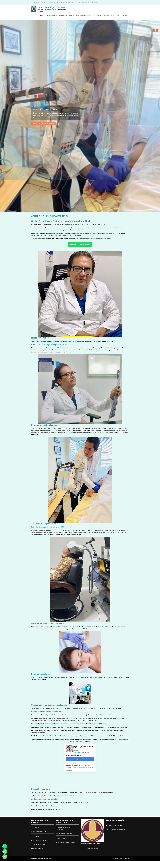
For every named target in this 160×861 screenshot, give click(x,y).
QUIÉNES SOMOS (50, 15)
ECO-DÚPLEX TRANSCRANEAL (114, 740)
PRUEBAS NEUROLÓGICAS (83, 15)
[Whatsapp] (4, 851)
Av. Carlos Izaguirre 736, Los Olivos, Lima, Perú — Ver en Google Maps (57, 710)
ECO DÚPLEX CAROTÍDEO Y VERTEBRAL (116, 744)
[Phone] (4, 846)
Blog (117, 15)
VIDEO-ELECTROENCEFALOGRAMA (65, 757)
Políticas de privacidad (92, 763)
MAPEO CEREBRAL (36, 751)
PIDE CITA (124, 15)
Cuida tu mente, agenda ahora (42, 80)
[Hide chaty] (4, 856)
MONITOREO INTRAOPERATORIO (65, 749)
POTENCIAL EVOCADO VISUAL (39, 759)
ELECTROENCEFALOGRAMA (38, 747)
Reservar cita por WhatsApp (80, 159)
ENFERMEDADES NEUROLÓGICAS (103, 15)
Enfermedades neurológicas (38, 720)
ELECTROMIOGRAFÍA (36, 742)
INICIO (41, 15)
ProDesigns (126, 773)
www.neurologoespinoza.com (41, 717)
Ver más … (68, 267)
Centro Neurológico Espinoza (51, 7)
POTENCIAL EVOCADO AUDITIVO (39, 755)
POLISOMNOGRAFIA (61, 753)
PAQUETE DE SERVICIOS (65, 15)
